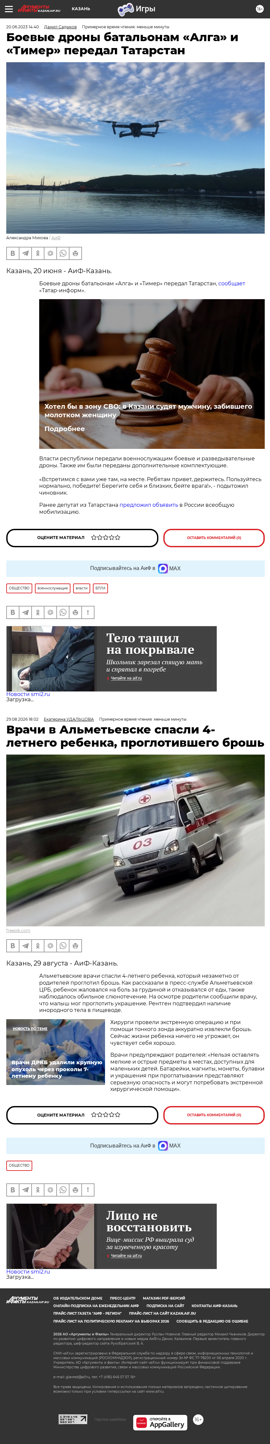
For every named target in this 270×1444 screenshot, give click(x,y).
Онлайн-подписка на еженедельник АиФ (96, 1306)
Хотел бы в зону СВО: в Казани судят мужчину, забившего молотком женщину (148, 410)
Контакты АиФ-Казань (214, 1306)
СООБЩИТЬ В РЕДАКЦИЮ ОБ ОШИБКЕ (212, 1321)
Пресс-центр (122, 1298)
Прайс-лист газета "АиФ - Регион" (87, 1313)
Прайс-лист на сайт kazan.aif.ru (162, 1313)
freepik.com (18, 930)
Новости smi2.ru (28, 694)
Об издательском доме (77, 1298)
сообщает (231, 283)
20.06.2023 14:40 (22, 26)
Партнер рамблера (110, 1419)
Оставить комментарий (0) (214, 538)
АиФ (56, 237)
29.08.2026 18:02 (22, 719)
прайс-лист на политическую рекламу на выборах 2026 (111, 1321)
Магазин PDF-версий (164, 1298)
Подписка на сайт (165, 1306)
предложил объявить (149, 505)
